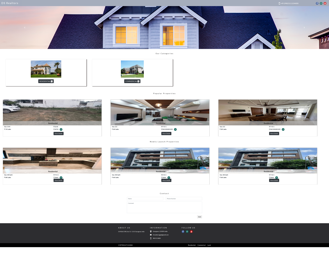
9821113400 (157, 195)
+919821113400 (290, 3)
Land (209, 202)
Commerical (201, 202)
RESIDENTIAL (45, 38)
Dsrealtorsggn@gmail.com (161, 192)
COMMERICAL (132, 38)
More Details (58, 90)
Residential (192, 202)
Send (199, 174)
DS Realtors (9, 3)
